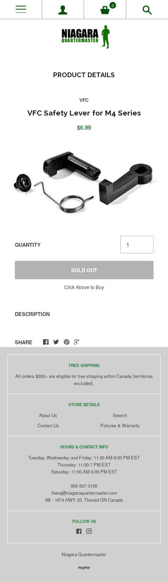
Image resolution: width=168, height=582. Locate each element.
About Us (48, 415)
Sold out (84, 270)
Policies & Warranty (120, 425)
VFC (84, 99)
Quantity (28, 244)
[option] (84, 184)
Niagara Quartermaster (84, 554)
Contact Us (48, 425)
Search (120, 415)
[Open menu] (21, 9)
